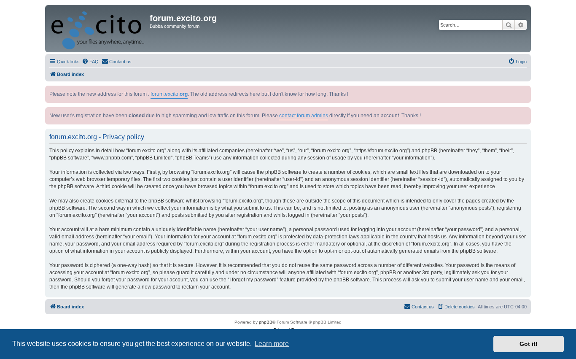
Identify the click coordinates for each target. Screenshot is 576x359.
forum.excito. (169, 94)
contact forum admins (303, 116)
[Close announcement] (525, 90)
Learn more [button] (272, 343)
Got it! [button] (528, 343)
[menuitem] (90, 62)
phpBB (265, 322)
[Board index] (98, 28)
